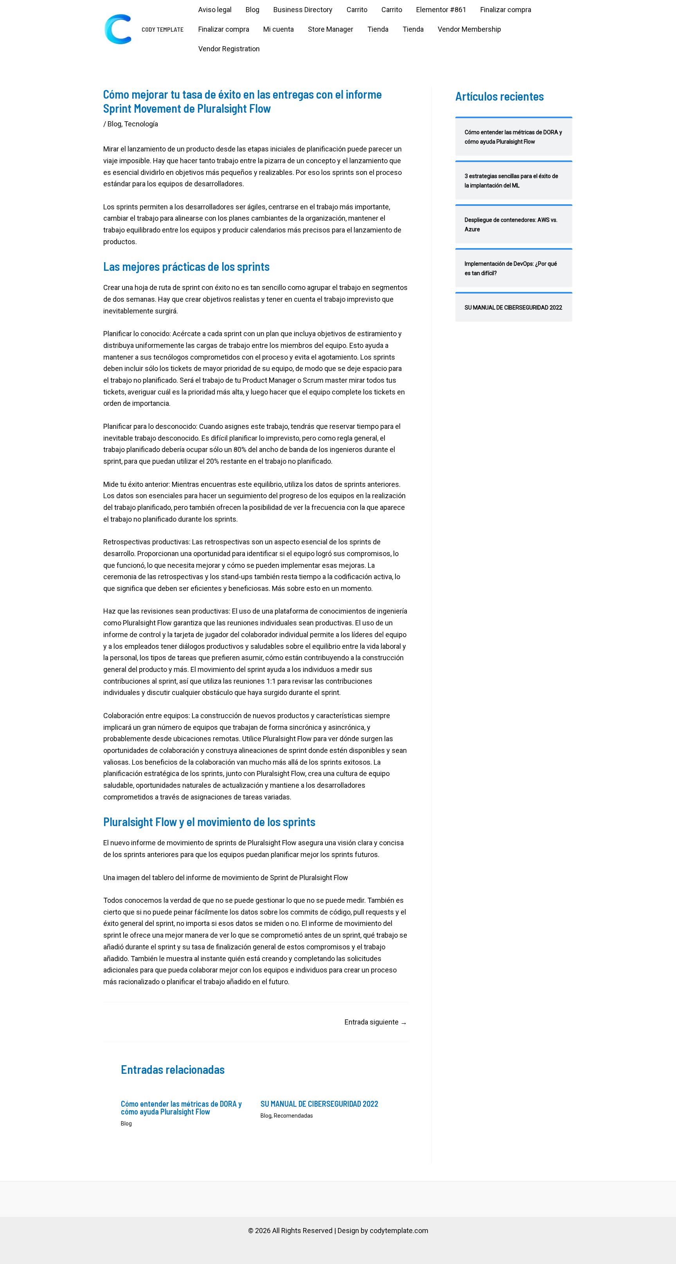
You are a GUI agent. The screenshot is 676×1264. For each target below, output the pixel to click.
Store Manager (330, 29)
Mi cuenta (278, 29)
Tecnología (141, 124)
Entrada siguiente (376, 1022)
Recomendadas (293, 1116)
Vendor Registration (229, 49)
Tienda (377, 29)
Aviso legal (215, 9)
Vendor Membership (469, 29)
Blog (252, 9)
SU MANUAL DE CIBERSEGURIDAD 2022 (319, 1103)
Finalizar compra (505, 9)
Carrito (357, 9)
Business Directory (303, 9)
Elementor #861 (441, 9)
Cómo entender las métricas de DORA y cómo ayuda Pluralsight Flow (181, 1107)
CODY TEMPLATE (162, 29)
